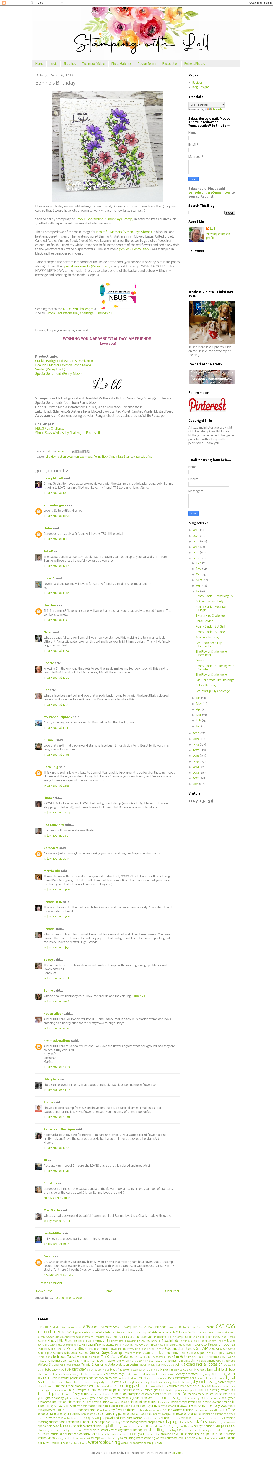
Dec (199, 563)
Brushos (160, 1327)
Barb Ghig (51, 767)
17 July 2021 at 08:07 (57, 916)
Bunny (48, 990)
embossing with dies (154, 1386)
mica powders (46, 1410)
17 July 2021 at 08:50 (57, 947)
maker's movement (100, 1406)
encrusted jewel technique (183, 1386)
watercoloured (79, 1443)
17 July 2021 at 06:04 (57, 889)
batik (68, 1369)
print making (134, 1418)
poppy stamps (92, 1418)
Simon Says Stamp (120, 456)
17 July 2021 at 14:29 (56, 978)
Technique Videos (93, 63)
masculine (185, 1406)
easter (222, 1382)
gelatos (95, 1394)
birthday (51, 456)
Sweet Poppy (215, 1353)
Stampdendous (132, 1353)
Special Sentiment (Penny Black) (58, 374)
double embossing (161, 1382)
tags (94, 1434)
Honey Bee (117, 1341)
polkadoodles (72, 1418)
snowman (229, 1422)
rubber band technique (64, 1422)
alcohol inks (192, 1364)
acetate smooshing (127, 1364)
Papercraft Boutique (59, 1129)
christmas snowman (91, 1374)
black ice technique (98, 1370)
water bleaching (110, 1438)
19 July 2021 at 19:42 (56, 1171)
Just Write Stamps (68, 1345)
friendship (46, 1394)
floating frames (220, 1390)
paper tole (145, 1414)
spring (208, 1426)
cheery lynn (205, 1369)
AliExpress (91, 1327)
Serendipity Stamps (50, 1353)
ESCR (121, 1337)
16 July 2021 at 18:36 (56, 727)
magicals (82, 1406)
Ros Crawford (54, 825)
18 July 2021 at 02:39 (57, 1067)
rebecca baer (199, 1418)
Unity (194, 1360)
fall (209, 1386)
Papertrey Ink (46, 1349)
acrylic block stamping (153, 1365)
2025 (196, 535)
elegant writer (46, 1386)
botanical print (139, 1370)
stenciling (156, 1430)
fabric (203, 1386)
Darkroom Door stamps (79, 1337)
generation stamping (126, 1394)
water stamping (145, 1438)
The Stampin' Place (162, 1357)
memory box (217, 1406)
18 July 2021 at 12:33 (56, 1148)
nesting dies (143, 1410)
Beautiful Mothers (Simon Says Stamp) (124, 232)
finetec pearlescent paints (181, 1390)
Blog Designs (200, 87)
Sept (199, 580)
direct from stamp (61, 1382)
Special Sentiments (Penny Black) (86, 266)
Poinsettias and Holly (209, 601)
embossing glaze (103, 1386)
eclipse (231, 1382)
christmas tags (114, 1374)
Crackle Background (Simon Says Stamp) (105, 219)
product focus (152, 1418)
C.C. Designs (205, 1327)
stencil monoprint (135, 1430)
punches (175, 1418)
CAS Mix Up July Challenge (213, 691)
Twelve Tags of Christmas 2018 (164, 1361)
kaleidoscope (179, 1402)
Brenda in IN (53, 902)
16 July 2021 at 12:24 (56, 566)
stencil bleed (91, 1430)
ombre (51, 1414)
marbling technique (124, 1406)
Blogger (177, 1453)
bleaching (116, 1369)
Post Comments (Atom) (69, 1297)
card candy (189, 1369)
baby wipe (58, 1369)
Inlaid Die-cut (201, 1341)
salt (108, 1422)
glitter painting (55, 1398)
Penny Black (101, 456)
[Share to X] (81, 451)
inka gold (127, 1402)
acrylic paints (175, 1364)
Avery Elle (130, 1327)
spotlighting (186, 1426)
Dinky (108, 1337)
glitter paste (72, 1398)
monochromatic (88, 1410)
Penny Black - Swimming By (214, 596)
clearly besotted (187, 1374)
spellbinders (62, 1426)
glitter (41, 1398)
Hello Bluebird (86, 1341)
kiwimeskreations (57, 1040)
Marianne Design (124, 1345)
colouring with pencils (65, 1378)
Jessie (53, 63)
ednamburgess (55, 505)
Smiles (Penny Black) (50, 369)
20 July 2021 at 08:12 (57, 1198)
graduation (96, 1398)
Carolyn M (51, 848)
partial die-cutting (212, 1414)
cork (101, 1378)
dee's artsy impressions (181, 1378)
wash (83, 1438)
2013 (196, 772)
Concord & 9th (207, 1332)
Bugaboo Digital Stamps (182, 1327)
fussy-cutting (81, 1394)
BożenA (49, 578)
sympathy (83, 1434)
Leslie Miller (53, 1233)
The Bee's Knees (90, 1357)
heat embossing (66, 456)
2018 (196, 744)
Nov (199, 568)
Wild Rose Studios (70, 1365)
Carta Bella (103, 1332)
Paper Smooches (221, 1345)
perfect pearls (54, 1418)
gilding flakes (182, 1394)
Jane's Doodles (217, 1341)
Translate (218, 109)
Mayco (139, 1345)
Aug (199, 585)
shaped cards (156, 1422)
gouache (84, 1398)
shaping (171, 1422)
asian (41, 1369)
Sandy (48, 960)
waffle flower (72, 1438)
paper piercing (128, 1414)
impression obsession (66, 1402)
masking (200, 1406)
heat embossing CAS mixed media (201, 1398)
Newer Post (44, 1291)
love (72, 1406)
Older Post (172, 1291)
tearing (102, 1434)
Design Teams (147, 63)
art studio (229, 1365)
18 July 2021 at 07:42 (57, 1090)
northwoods (218, 1410)
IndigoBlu (155, 1341)
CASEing (72, 1332)
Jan (198, 726)
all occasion (213, 1364)
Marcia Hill (52, 871)
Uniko (187, 1361)
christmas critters (48, 1374)
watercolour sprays (207, 1438)
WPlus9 (230, 1361)
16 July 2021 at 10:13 (56, 493)
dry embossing (205, 1382)
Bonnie (49, 663)
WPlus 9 (220, 1361)
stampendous (224, 1426)
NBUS (153, 1345)
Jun (198, 698)
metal (231, 1406)
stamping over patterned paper (56, 1430)
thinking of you (170, 1434)
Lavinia (83, 1345)
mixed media (84, 456)
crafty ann (111, 1378)
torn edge (218, 1434)
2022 (196, 552)
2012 (196, 778)
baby (48, 1369)
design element (205, 1378)
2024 (196, 541)
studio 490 (57, 1434)
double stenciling (182, 1382)
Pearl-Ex (60, 1349)
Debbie (49, 1256)
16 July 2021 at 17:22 (56, 677)
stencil (79, 1430)
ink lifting (103, 1402)
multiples (105, 1410)
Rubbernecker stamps (180, 1348)
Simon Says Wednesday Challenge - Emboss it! (78, 313)
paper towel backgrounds (184, 1414)
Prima (151, 1349)
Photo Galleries (121, 63)
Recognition (170, 63)
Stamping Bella (176, 1353)
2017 (196, 750)
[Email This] (74, 451)
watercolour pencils (183, 1438)
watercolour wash (58, 1443)
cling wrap (205, 1374)
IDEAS (141, 1341)
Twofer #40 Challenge (210, 615)
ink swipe (115, 1402)
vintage (60, 1438)
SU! (225, 1349)
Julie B (48, 551)
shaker (143, 1422)
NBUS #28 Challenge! (78, 309)
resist (222, 1418)
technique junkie (116, 1434)
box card (154, 1370)
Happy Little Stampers (63, 1340)
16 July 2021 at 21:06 (57, 754)
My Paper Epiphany (58, 717)
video (51, 1438)
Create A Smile (46, 1337)
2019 (196, 739)
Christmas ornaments (162, 1332)
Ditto (115, 1337)
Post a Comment (51, 1283)
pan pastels (88, 1414)
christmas (224, 1369)
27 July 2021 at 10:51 (56, 1244)
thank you (135, 1434)
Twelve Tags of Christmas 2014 (207, 1357)
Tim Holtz (180, 1356)
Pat (46, 690)
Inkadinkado (170, 1340)
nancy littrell (53, 478)
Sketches (69, 63)
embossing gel (84, 1386)
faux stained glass (148, 1390)
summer (70, 1434)
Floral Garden (204, 621)
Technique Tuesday (66, 1356)
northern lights (202, 1410)
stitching (44, 1434)
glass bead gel (225, 1394)
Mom (146, 1345)
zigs (159, 1443)
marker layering (146, 1406)
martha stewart (167, 1406)
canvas (178, 1370)
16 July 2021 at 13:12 (56, 593)
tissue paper (202, 1434)
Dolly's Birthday (206, 685)
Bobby (48, 1102)
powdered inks (115, 1418)
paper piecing (106, 1414)
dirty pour (105, 1382)
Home (39, 63)
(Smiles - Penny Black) (135, 249)
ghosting (166, 1394)
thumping (187, 1434)
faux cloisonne (220, 1386)
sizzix (199, 1422)
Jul (198, 591)
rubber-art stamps (92, 1422)
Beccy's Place (146, 1327)
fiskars (203, 1390)
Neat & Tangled (166, 1345)
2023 (196, 547)
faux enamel (60, 1390)
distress (116, 1382)
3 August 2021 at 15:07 (58, 1275)
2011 (196, 784)
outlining (75, 1414)
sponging (171, 1426)
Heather (50, 605)
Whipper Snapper (48, 1364)
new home (156, 1410)
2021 (196, 558)
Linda (48, 798)
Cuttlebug (60, 1337)
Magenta (108, 1345)
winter (125, 1443)
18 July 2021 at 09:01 (57, 1117)
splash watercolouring (88, 1426)
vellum (42, 1438)
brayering (166, 1369)
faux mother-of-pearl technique (112, 1390)
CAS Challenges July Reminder (209, 644)
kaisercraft (164, 1402)
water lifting (127, 1438)
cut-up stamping (157, 1378)
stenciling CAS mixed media (181, 1430)
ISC (148, 1341)
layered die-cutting (199, 1402)
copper (93, 1378)
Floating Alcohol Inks (200, 1337)
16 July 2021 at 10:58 (57, 516)
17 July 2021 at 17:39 (56, 1001)
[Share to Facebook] (84, 451)
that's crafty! (152, 1434)
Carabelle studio (87, 1332)
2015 (196, 761)
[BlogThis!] (77, 451)
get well (154, 1394)
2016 (196, 755)
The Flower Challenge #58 (212, 674)
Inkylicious (186, 1341)
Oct (199, 574)
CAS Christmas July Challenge (215, 680)
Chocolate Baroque (138, 1332)
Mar (199, 715)
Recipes (197, 82)
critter (142, 1378)
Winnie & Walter (92, 1364)
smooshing (214, 1422)
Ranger (160, 1349)
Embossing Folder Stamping (170, 1337)
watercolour (163, 1438)
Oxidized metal (184, 1345)
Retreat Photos (194, 63)
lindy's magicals (58, 1406)
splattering (113, 1426)
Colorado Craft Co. (187, 1332)
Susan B (50, 740)
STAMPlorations (209, 1349)
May (199, 703)
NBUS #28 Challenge (49, 429)
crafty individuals (128, 1378)
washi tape (93, 1438)
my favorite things (123, 1410)
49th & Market (52, 1327)
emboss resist (64, 1386)
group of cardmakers (117, 1398)
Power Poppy (118, 1349)
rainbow (186, 1418)
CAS (220, 1326)
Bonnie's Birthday (207, 637)
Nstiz (48, 632)
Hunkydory (130, 1341)
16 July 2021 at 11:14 (56, 539)
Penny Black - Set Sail (210, 626)
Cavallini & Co (118, 1332)
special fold (45, 1426)
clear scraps (168, 1374)
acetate (109, 1364)
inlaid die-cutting (146, 1402)
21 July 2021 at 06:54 (57, 1221)
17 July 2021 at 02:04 (57, 812)
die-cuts (219, 1378)
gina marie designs (203, 1394)
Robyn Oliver (53, 1013)
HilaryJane (51, 1079)
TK (45, 1160)
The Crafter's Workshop (117, 1356)
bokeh (126, 1369)
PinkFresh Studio (98, 1349)
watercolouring (142, 456)
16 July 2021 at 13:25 (56, 620)
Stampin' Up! (154, 1353)
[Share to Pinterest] (88, 451)
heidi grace (228, 1398)
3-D (40, 1327)
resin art (213, 1418)
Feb (199, 720)
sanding (115, 1422)
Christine (50, 1183)
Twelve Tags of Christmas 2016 (86, 1361)
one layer (63, 1414)
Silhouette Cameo (76, 1353)
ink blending (89, 1402)
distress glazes (130, 1382)
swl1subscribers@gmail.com (209, 192)
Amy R (117, 1327)
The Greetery (142, 1357)
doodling (145, 1382)
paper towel (160, 1414)
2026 (196, 530)
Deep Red (99, 1337)
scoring (134, 1422)
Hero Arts (102, 1341)
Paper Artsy (200, 1345)
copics (83, 1378)
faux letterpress (79, 1390)
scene (125, 1422)
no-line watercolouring (178, 1410)
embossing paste (128, 1386)
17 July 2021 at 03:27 (57, 835)
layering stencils (221, 1402)
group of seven (142, 1398)
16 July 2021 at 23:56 (57, 785)
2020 (196, 733)
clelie (48, 528)
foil (233, 1390)
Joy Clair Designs (47, 1345)
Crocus (200, 660)
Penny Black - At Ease (210, 632)
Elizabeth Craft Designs (138, 1337)
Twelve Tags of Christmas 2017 (125, 1361)
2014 (196, 767)
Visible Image (207, 1361)
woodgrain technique (143, 1443)
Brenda (49, 929)
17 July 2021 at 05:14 (56, 858)
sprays (198, 1426)
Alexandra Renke (72, 1327)
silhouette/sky (186, 1422)
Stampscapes (196, 1353)
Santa (231, 1349)
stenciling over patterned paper (216, 1430)
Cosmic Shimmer (225, 1332)
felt (163, 1390)
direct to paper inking (85, 1382)
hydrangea (44, 1402)
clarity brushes (151, 1374)
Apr (199, 709)
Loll (212, 228)
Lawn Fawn (95, 1344)
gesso (145, 1394)
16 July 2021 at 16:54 (56, 650)
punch (165, 1418)
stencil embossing (111, 1430)
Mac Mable (52, 1210)
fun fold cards (63, 1394)
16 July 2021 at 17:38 (56, 704)
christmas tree (134, 1374)
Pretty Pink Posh (136, 1349)
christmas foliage (69, 1374)
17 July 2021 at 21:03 (56, 1028)
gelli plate (105, 1394)
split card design (153, 1426)
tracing (230, 1434)
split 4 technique (132, 1426)
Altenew (106, 1327)
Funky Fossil (220, 1337)
